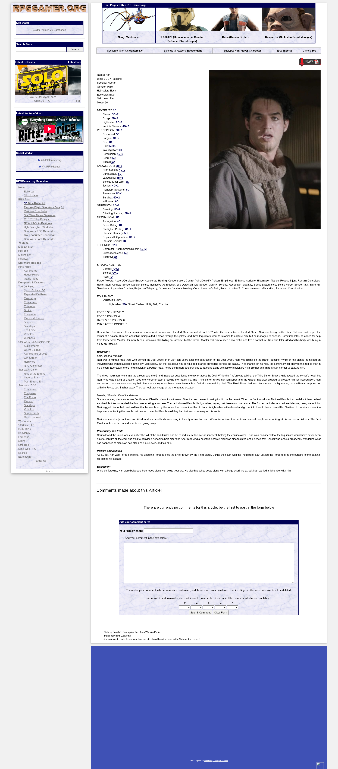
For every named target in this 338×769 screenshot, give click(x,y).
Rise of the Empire (34, 373)
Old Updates (31, 195)
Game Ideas (31, 278)
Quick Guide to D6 (34, 290)
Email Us (41, 460)
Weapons (29, 338)
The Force (30, 330)
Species (28, 322)
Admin (49, 471)
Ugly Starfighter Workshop (39, 227)
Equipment (30, 314)
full (43, 203)
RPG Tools (24, 199)
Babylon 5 (24, 433)
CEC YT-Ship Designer (37, 219)
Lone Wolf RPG (27, 448)
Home (21, 187)
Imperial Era (31, 377)
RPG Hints (24, 266)
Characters (30, 302)
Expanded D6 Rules (35, 294)
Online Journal (32, 350)
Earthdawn (24, 456)
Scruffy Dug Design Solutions (216, 761)
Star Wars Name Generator (39, 215)
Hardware (29, 361)
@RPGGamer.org (51, 160)
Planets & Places (34, 318)
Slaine (21, 440)
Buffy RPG (24, 429)
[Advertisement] (208, 699)
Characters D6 (134, 50)
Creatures (29, 306)
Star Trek (23, 445)
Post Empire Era (33, 381)
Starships (29, 326)
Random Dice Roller (35, 211)
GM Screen (30, 357)
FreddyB (196, 639)
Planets (28, 401)
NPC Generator (33, 365)
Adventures (30, 270)
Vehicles (29, 334)
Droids (28, 310)
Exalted (22, 452)
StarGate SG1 (26, 425)
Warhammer (25, 421)
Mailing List (24, 255)
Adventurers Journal (35, 353)
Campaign (30, 298)
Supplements (31, 345)
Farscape (23, 437)
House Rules (31, 274)
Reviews (23, 258)
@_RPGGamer (51, 166)
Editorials (29, 191)
